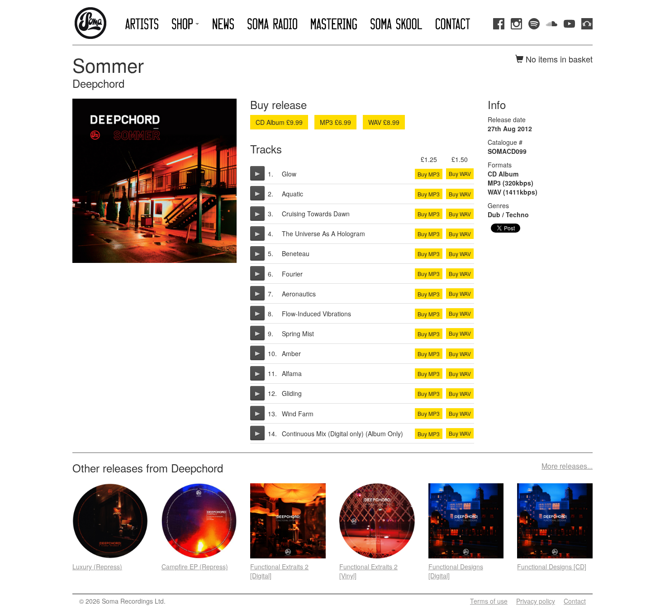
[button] (185, 23)
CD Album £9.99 (279, 122)
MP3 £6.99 (335, 122)
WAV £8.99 (383, 122)
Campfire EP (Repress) (195, 566)
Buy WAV (460, 173)
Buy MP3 (429, 174)
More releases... (567, 466)
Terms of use (489, 600)
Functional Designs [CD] (551, 566)
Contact (575, 600)
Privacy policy (535, 600)
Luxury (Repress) (97, 566)
